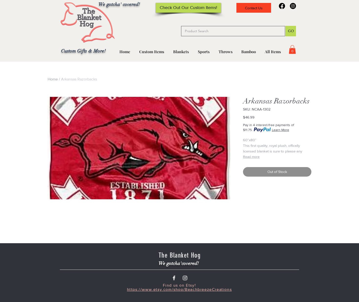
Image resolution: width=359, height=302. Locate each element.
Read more (251, 157)
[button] (203, 49)
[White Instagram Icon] (185, 278)
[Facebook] (282, 6)
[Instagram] (293, 6)
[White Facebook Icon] (174, 278)
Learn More (280, 130)
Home (53, 79)
